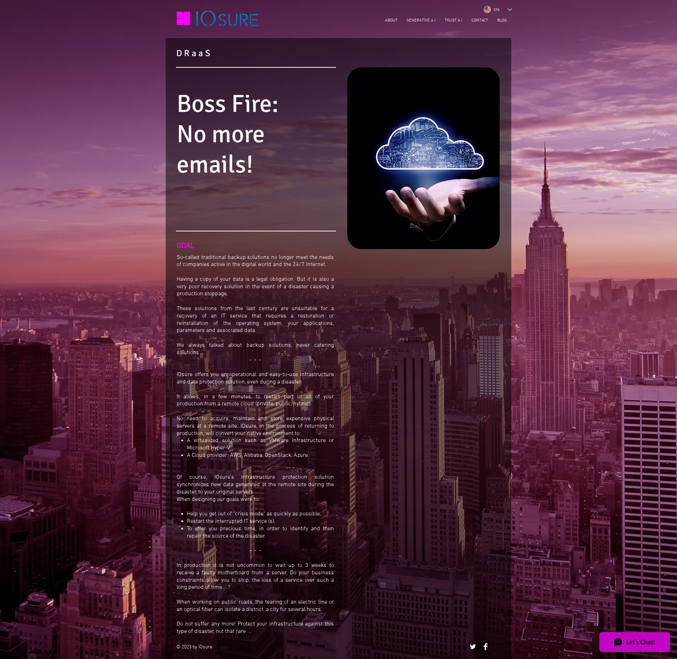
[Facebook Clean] (485, 646)
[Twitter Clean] (472, 646)
